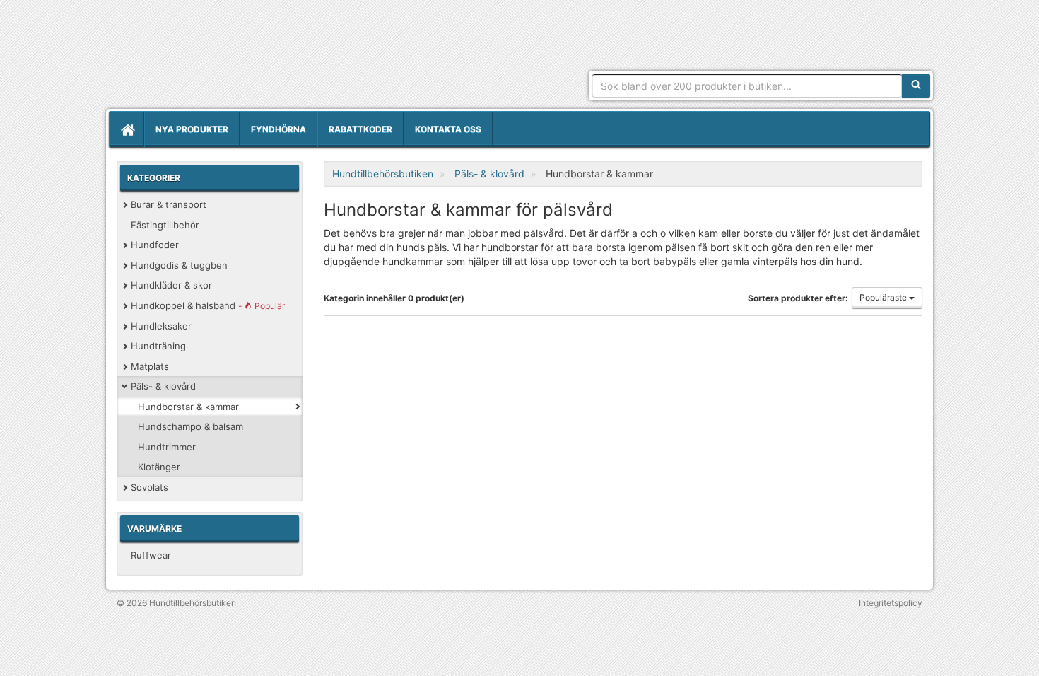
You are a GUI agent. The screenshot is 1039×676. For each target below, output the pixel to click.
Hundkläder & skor (171, 285)
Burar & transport (168, 204)
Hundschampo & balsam (190, 426)
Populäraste (884, 297)
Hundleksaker (161, 326)
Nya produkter (191, 129)
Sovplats (149, 487)
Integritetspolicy (890, 603)
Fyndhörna (278, 129)
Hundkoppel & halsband (208, 305)
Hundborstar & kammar (188, 406)
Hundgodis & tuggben (179, 265)
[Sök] (916, 86)
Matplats (150, 366)
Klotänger (159, 466)
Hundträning (158, 345)
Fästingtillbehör (165, 225)
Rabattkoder (360, 129)
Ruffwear (151, 555)
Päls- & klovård (163, 386)
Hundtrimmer (167, 447)
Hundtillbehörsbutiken (239, 58)
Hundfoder (155, 244)
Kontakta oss (448, 129)
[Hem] (126, 129)
